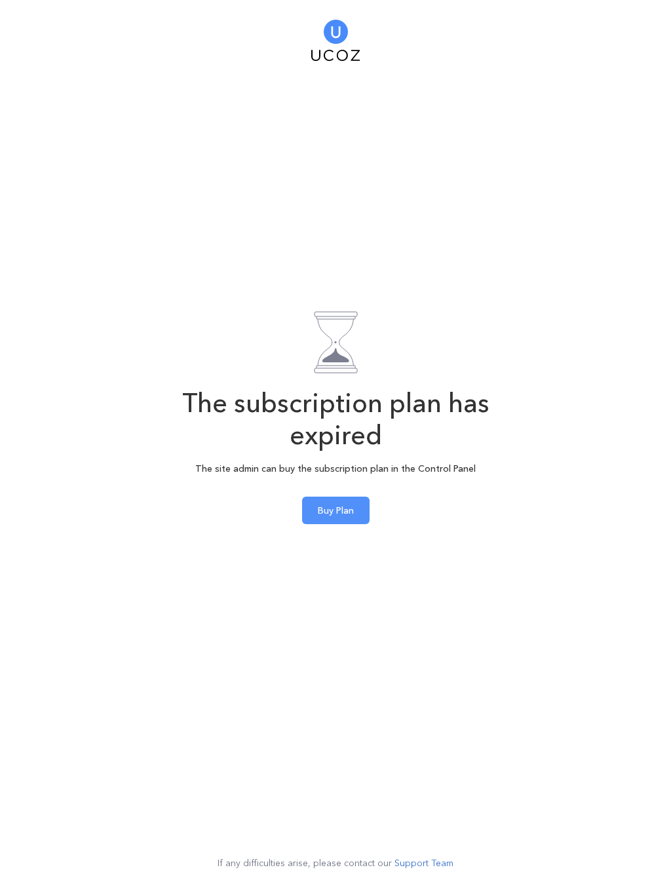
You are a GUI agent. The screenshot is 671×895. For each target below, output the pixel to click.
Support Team (423, 863)
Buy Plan (336, 510)
